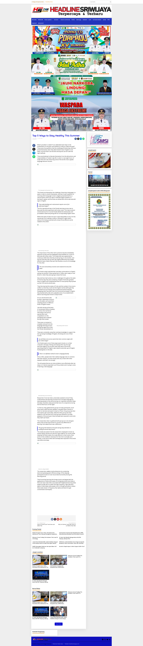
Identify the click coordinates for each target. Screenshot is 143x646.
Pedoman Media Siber (58, 643)
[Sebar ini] (75, 139)
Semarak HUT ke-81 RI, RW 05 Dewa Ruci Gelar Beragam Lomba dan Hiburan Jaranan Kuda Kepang (99, 180)
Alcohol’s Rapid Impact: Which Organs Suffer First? (72, 546)
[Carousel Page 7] (102, 185)
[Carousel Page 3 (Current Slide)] (95, 185)
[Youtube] (58, 519)
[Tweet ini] (78, 139)
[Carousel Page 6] (100, 185)
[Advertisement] (56, 502)
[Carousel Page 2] (93, 185)
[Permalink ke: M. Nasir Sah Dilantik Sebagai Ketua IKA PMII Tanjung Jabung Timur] (40, 574)
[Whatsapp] (83, 139)
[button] (110, 2)
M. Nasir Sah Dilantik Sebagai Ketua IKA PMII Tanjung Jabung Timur (70, 538)
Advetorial (34, 139)
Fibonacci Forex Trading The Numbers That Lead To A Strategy (45, 538)
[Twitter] (55, 519)
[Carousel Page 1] (91, 185)
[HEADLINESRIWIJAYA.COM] (71, 10)
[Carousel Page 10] (107, 185)
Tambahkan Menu (49, 1)
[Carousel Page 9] (105, 185)
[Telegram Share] (81, 139)
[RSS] (61, 519)
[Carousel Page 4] (96, 185)
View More (58, 624)
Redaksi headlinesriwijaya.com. (72, 643)
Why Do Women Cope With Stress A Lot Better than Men (67, 524)
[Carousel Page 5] (98, 185)
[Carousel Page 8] (104, 185)
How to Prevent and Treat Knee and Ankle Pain (46, 524)
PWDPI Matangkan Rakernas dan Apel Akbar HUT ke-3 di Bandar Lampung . (44, 547)
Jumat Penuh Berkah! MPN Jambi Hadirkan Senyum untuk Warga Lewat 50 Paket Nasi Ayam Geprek (45, 542)
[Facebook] (52, 519)
